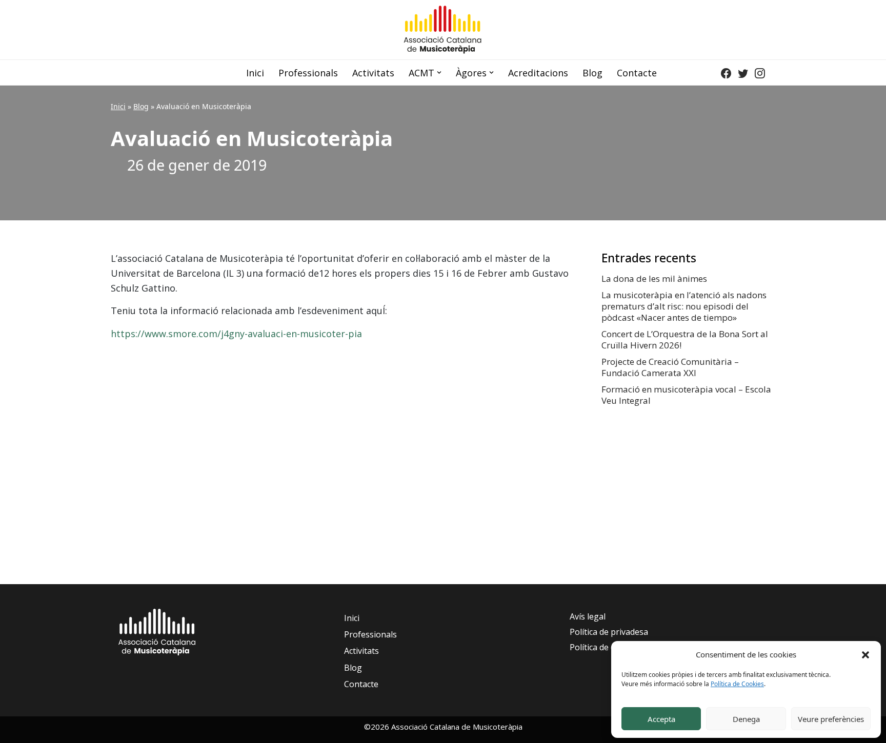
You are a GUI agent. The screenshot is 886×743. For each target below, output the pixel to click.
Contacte (637, 73)
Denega (746, 719)
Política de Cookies (737, 683)
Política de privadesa (609, 631)
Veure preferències (831, 719)
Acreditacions (538, 73)
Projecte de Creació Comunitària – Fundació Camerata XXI (670, 367)
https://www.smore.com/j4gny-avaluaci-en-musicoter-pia (236, 333)
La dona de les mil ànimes (654, 278)
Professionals (308, 73)
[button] (865, 654)
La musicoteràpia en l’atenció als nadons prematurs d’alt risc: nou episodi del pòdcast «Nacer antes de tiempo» (684, 306)
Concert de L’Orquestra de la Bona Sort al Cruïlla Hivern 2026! (684, 339)
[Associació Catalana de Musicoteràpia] (443, 29)
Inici (255, 73)
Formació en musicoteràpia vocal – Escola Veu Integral (686, 394)
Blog (592, 73)
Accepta (661, 719)
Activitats (373, 73)
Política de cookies (605, 647)
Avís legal (588, 616)
